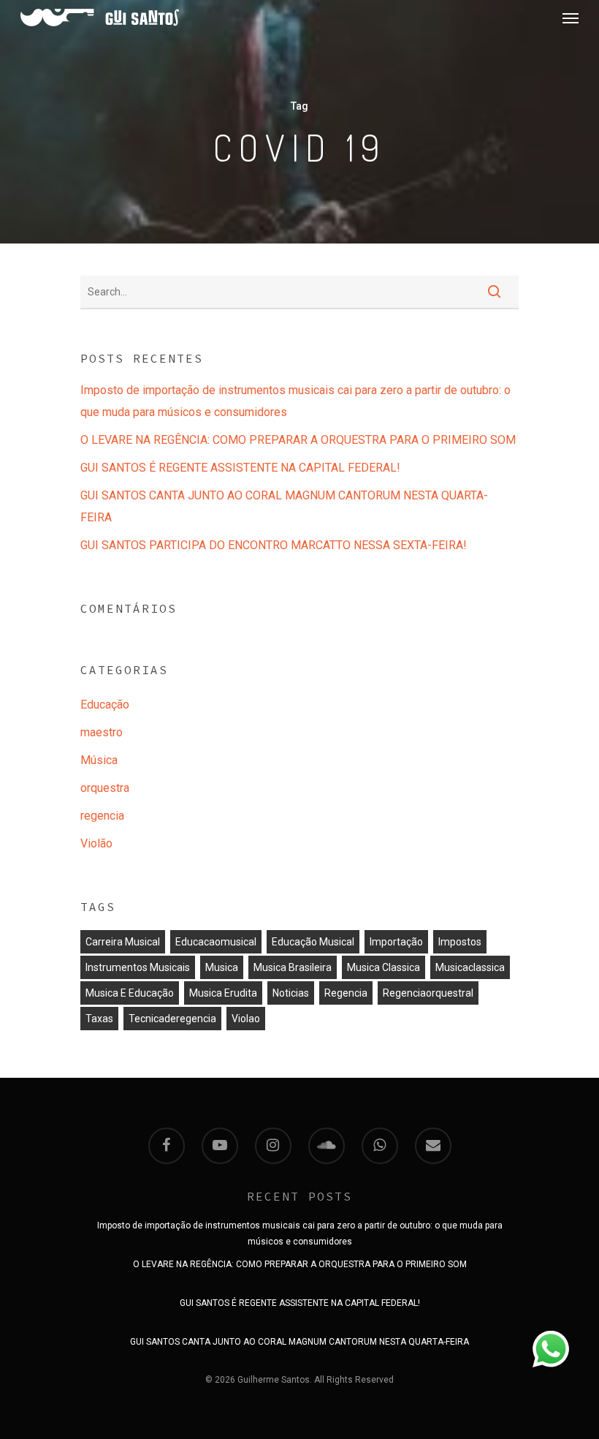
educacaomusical (215, 942)
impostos (459, 942)
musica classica (383, 967)
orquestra (104, 788)
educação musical (313, 942)
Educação (104, 704)
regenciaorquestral (428, 993)
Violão (96, 843)
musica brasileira (292, 967)
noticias (290, 993)
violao (246, 1018)
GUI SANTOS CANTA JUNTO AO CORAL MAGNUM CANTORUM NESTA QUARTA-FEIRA (284, 506)
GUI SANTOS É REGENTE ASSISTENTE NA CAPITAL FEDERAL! (240, 468)
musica (221, 967)
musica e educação (129, 993)
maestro (101, 732)
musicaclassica (470, 967)
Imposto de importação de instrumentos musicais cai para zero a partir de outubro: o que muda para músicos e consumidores (295, 401)
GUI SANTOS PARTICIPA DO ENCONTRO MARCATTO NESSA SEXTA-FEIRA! (273, 545)
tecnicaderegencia (172, 1018)
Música (99, 760)
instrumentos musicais (137, 967)
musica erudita (223, 993)
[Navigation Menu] (570, 17)
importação (396, 942)
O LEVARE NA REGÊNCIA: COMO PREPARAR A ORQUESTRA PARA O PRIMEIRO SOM (298, 440)
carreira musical (122, 942)
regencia (102, 816)
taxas (99, 1018)
